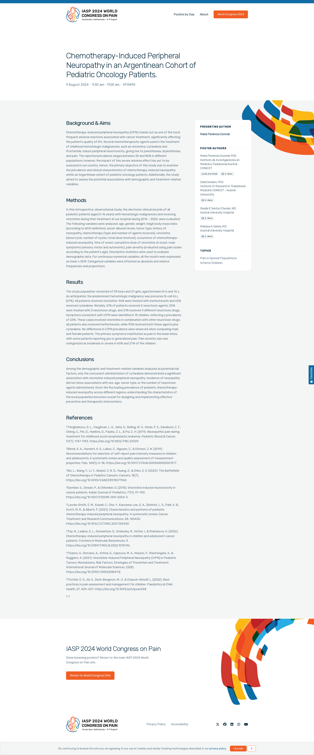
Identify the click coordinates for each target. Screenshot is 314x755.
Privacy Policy (156, 724)
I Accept (238, 748)
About (204, 14)
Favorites (311, 373)
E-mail (229, 174)
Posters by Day (184, 14)
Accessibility (179, 724)
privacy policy (217, 748)
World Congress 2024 (231, 14)
